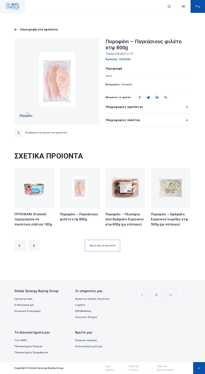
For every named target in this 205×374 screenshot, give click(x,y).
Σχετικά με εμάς (23, 298)
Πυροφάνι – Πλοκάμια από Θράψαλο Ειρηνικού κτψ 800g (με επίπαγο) (124, 219)
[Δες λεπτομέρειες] (34, 188)
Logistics (80, 305)
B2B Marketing (83, 311)
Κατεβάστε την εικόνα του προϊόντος (46, 132)
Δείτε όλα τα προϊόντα (102, 245)
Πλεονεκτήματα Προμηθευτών (31, 352)
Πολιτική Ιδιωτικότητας (165, 368)
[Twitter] (148, 97)
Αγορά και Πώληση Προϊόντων (92, 298)
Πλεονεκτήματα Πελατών (28, 346)
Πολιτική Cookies (134, 368)
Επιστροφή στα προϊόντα (39, 29)
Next (34, 245)
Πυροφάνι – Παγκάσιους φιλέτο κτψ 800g (79, 216)
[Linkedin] (157, 97)
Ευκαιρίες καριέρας (86, 340)
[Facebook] (140, 97)
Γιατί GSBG (20, 340)
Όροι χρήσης (110, 368)
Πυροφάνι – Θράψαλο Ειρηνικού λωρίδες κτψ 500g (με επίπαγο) (169, 219)
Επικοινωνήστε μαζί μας (88, 346)
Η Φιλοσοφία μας (24, 305)
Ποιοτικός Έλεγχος (86, 317)
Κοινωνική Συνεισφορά (27, 311)
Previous (20, 245)
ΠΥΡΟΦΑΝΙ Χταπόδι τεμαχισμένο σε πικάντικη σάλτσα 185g (33, 219)
